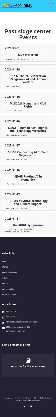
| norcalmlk (9, 59)
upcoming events (9, 272)
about (4, 261)
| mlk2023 (26, 231)
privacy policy (8, 289)
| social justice (28, 229)
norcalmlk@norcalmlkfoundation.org (21, 322)
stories (5, 267)
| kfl (32, 59)
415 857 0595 (11, 311)
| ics (14, 59)
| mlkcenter (16, 231)
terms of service (9, 295)
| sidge (28, 59)
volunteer (6, 278)
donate (5, 283)
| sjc (21, 231)
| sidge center (21, 59)
